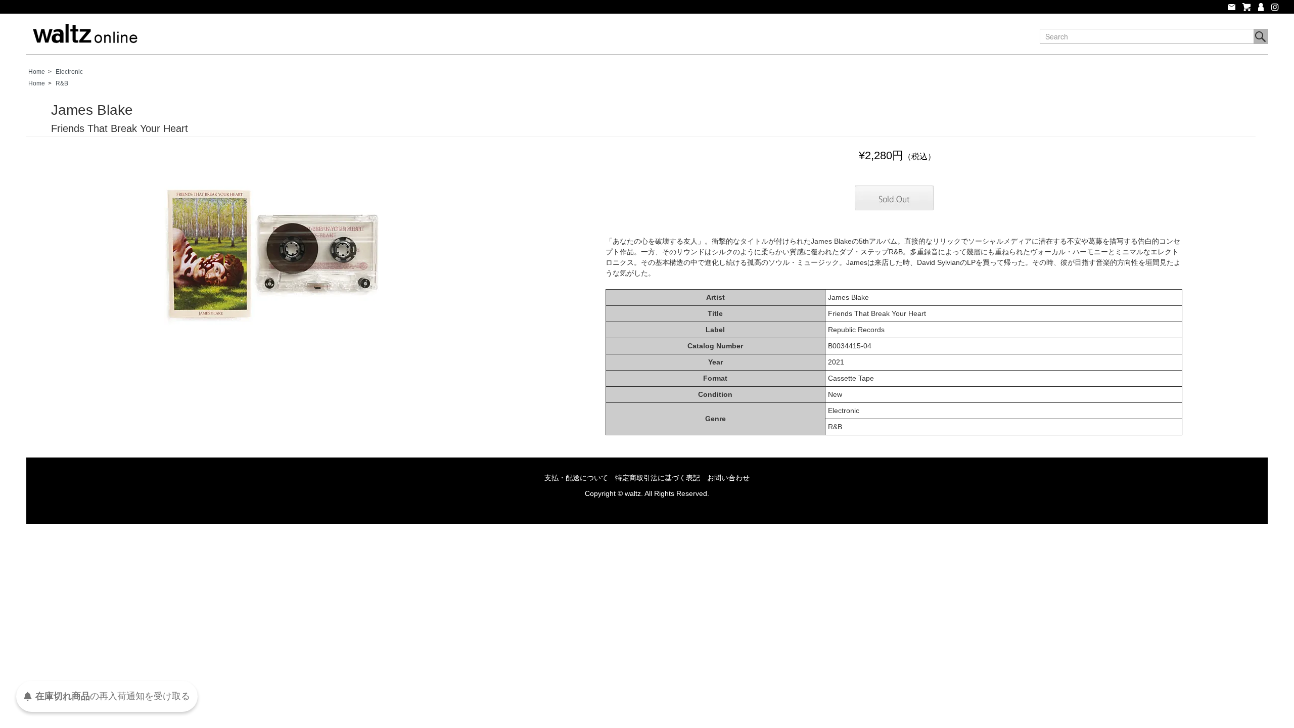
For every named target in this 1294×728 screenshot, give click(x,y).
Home (36, 71)
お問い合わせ (728, 478)
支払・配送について (576, 478)
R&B (62, 83)
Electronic (69, 71)
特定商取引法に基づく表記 (657, 478)
